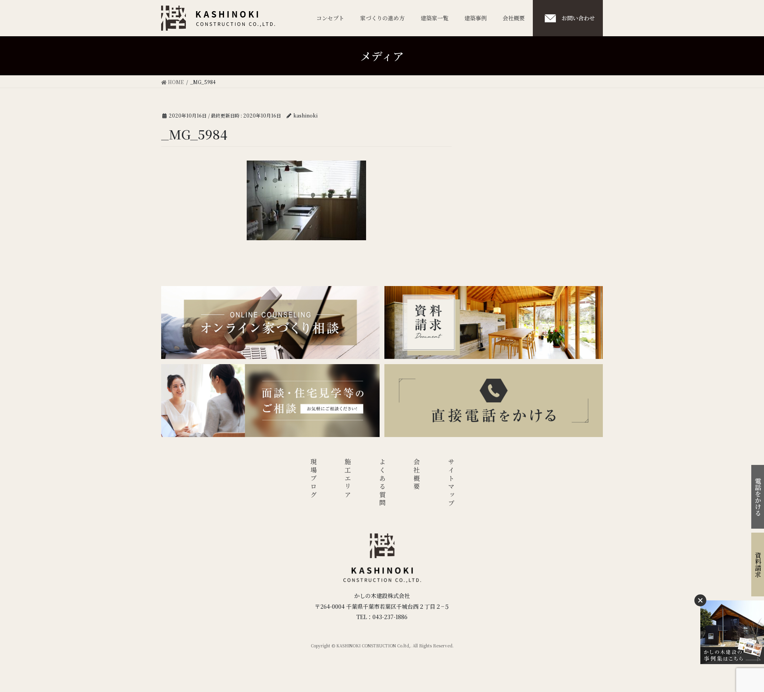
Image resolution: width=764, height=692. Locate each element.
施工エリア (348, 479)
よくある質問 (382, 483)
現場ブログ (313, 479)
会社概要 (416, 474)
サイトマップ (451, 483)
